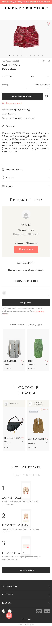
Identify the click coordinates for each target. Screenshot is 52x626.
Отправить (25, 302)
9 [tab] (42, 55)
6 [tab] (30, 55)
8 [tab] (38, 55)
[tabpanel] (26, 36)
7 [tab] (34, 55)
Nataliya (26, 225)
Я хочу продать (26, 467)
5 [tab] (26, 55)
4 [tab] (22, 55)
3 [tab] (17, 55)
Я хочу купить (26, 475)
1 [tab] (9, 55)
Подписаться (26, 249)
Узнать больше (29, 118)
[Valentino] (26, 36)
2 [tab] (13, 55)
